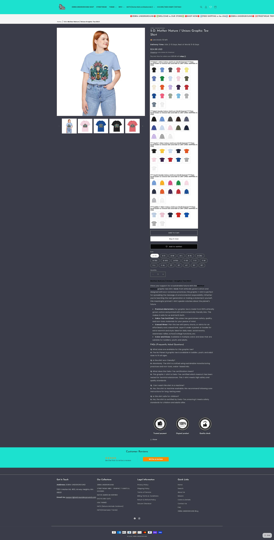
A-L (181, 256)
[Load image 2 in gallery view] (85, 126)
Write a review (156, 459)
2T (171, 265)
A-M (172, 256)
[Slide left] (59, 126)
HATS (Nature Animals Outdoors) (110, 506)
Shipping (153, 52)
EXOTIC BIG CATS (104, 499)
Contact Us (182, 503)
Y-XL (163, 265)
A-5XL (175, 260)
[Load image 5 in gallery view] (132, 126)
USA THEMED (102, 502)
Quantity (153, 270)
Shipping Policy (143, 488)
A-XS (155, 256)
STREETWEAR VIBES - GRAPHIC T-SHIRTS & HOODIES (113, 489)
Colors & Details (184, 500)
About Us (181, 492)
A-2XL (199, 256)
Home (59, 22)
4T (186, 265)
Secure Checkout (144, 503)
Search (180, 488)
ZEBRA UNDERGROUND (105, 485)
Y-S (194, 260)
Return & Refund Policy (146, 500)
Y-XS (186, 260)
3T (179, 265)
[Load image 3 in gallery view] (101, 126)
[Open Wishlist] (210, 7)
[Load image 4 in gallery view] (116, 126)
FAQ (179, 507)
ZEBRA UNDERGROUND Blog (188, 511)
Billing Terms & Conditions (148, 496)
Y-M (203, 260)
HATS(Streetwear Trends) (107, 510)
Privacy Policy (142, 485)
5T (194, 265)
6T (202, 265)
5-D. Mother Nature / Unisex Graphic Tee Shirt (82, 22)
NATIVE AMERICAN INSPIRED (107, 495)
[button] (112, 7)
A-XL (190, 256)
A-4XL (165, 260)
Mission (181, 496)
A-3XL (155, 260)
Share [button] (155, 439)
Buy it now (174, 239)
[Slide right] (142, 126)
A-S (163, 256)
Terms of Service (144, 492)
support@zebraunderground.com (81, 497)
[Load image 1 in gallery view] (69, 126)
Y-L (154, 265)
